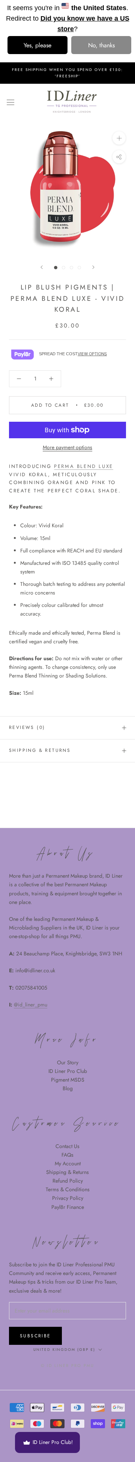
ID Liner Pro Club (67, 1071)
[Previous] (41, 267)
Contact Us (68, 1146)
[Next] (93, 267)
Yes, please (37, 45)
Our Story (67, 1062)
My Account (68, 1163)
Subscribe (35, 1335)
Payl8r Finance (67, 1207)
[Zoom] (119, 138)
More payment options (67, 447)
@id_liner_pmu (30, 1004)
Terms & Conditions (68, 1189)
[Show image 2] (63, 267)
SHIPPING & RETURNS (39, 750)
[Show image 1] (55, 267)
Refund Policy (67, 1180)
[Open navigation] (10, 102)
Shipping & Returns (67, 1172)
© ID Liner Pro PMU (67, 1365)
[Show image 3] (71, 267)
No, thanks (101, 45)
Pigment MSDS (67, 1079)
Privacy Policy (67, 1198)
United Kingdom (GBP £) (64, 1349)
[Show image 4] (79, 267)
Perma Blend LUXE (83, 466)
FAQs (68, 1155)
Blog (68, 1088)
